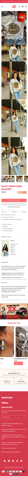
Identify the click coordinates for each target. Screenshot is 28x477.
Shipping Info (4, 262)
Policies (4, 402)
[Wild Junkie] (14, 6)
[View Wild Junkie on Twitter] (17, 461)
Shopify (21, 467)
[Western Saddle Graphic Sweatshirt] (4, 179)
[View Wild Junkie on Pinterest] (21, 461)
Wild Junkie (11, 467)
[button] (14, 204)
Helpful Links (6, 397)
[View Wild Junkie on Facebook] (13, 461)
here (6, 297)
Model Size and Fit (6, 236)
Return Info (4, 282)
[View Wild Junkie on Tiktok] (9, 461)
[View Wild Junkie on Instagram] (5, 461)
